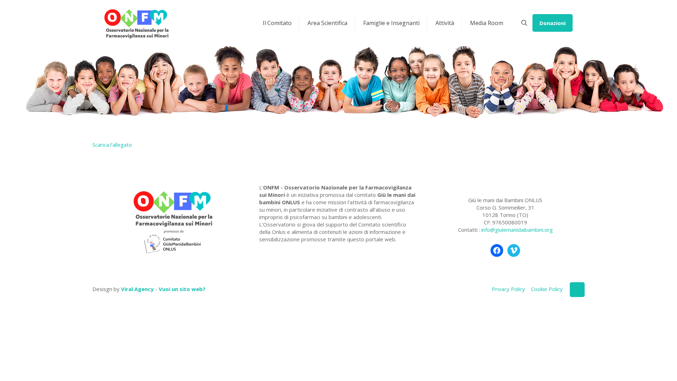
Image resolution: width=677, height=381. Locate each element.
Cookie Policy (547, 288)
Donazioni (552, 22)
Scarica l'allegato (112, 144)
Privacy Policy (508, 288)
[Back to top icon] (577, 289)
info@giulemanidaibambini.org (517, 229)
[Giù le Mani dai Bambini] (136, 23)
